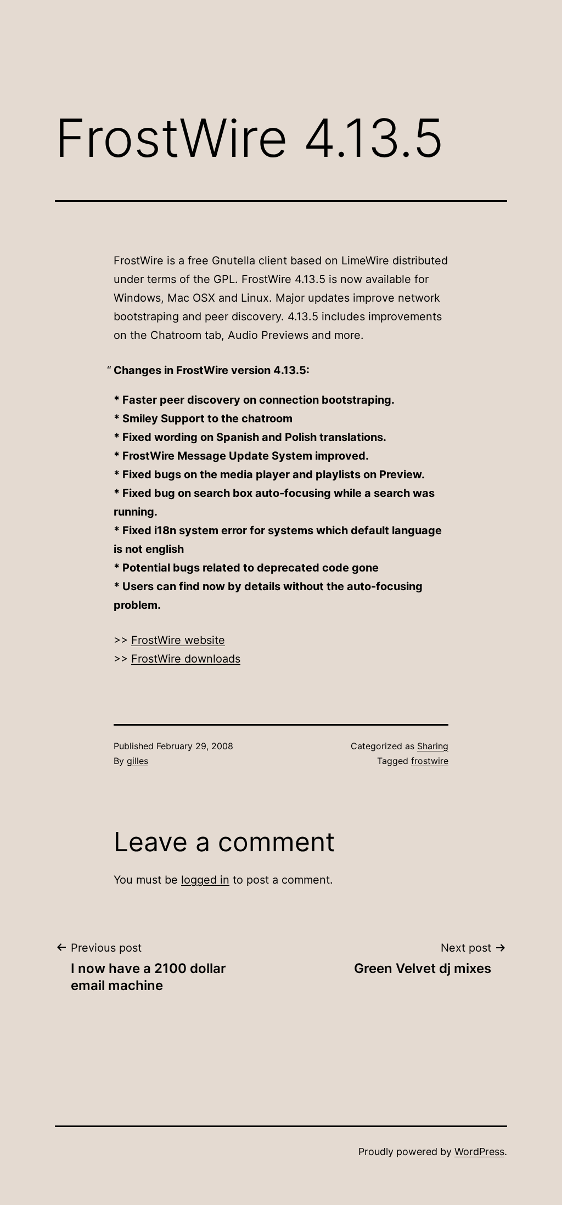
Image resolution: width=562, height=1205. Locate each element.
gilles (137, 760)
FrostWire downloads (185, 658)
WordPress (479, 1151)
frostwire (429, 760)
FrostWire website (178, 640)
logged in (205, 879)
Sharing (432, 745)
